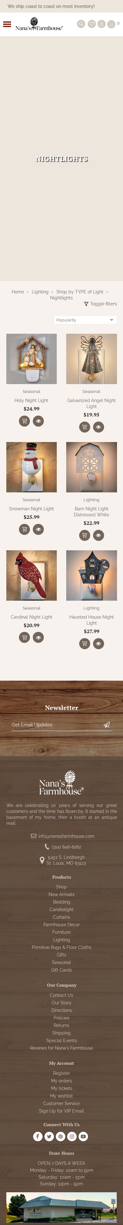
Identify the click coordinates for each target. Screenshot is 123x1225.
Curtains (61, 917)
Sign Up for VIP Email (61, 1111)
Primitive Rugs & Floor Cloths (61, 947)
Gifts (61, 954)
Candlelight (61, 909)
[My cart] (111, 24)
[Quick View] (38, 421)
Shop (61, 886)
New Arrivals (61, 894)
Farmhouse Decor (62, 924)
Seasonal (31, 391)
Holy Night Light (31, 400)
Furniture (61, 932)
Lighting (40, 291)
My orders (61, 1080)
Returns (61, 1025)
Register (61, 1073)
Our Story (62, 1002)
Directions (61, 1010)
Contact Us (61, 995)
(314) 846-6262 (66, 846)
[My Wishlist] (92, 24)
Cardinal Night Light (31, 617)
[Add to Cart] (24, 421)
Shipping (61, 1032)
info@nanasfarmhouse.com (66, 836)
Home (18, 291)
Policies (61, 1017)
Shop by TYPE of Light (79, 291)
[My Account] (101, 24)
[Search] (81, 24)
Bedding (61, 902)
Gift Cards (61, 970)
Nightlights (61, 297)
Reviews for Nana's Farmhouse (61, 1048)
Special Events (61, 1040)
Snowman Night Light (31, 508)
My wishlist (61, 1095)
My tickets (61, 1088)
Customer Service (61, 1103)
